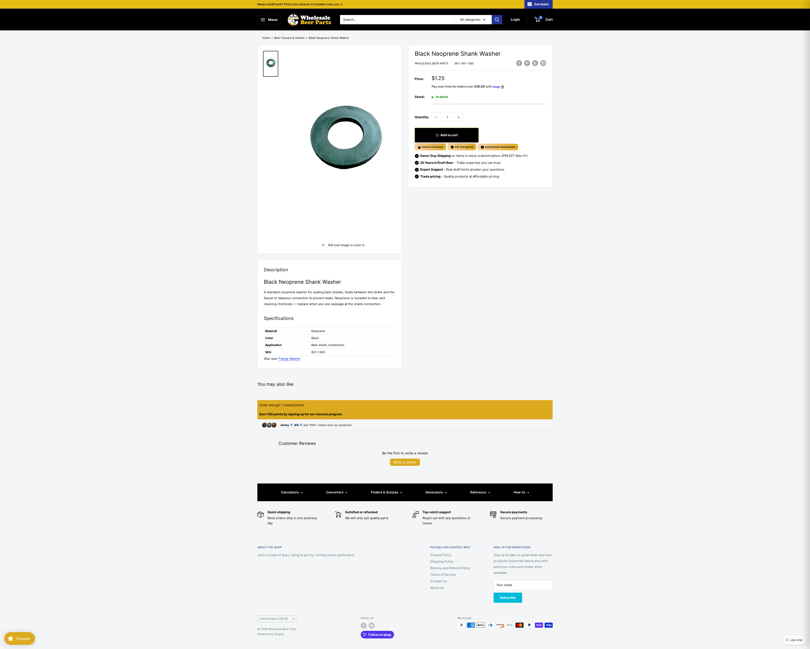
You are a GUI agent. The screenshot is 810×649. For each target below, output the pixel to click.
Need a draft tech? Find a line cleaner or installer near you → (300, 4)
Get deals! (541, 4)
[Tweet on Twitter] (535, 63)
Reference (478, 492)
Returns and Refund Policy (450, 568)
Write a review (405, 462)
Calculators (290, 492)
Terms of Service (443, 575)
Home (266, 37)
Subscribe (508, 598)
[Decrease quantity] (436, 117)
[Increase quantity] (458, 117)
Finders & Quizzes (385, 492)
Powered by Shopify (270, 634)
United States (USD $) (274, 618)
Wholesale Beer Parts (431, 63)
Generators (434, 492)
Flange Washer (289, 359)
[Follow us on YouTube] (372, 626)
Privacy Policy (440, 555)
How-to (520, 492)
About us (437, 588)
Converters (335, 492)
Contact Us (438, 581)
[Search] (497, 19)
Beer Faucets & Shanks (289, 37)
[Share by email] (543, 63)
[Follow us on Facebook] (364, 626)
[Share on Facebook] (519, 63)
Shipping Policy (442, 561)
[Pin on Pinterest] (527, 63)
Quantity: (422, 117)
